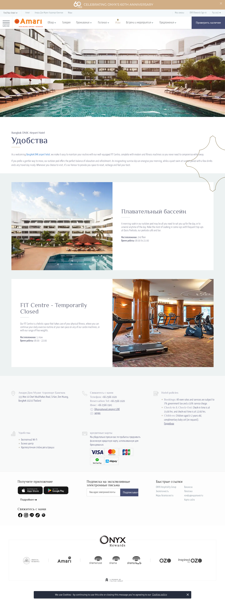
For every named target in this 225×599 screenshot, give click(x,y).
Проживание (82, 22)
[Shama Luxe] (95, 560)
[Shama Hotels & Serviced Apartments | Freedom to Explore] (114, 560)
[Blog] (43, 515)
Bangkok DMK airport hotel (38, 154)
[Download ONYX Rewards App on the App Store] (30, 490)
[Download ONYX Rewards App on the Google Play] (56, 490)
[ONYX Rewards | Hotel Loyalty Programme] (112, 539)
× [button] (188, 594)
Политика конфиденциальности (193, 493)
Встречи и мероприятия (138, 22)
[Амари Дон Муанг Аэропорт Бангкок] (28, 23)
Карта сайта (189, 500)
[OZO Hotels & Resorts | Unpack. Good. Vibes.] (165, 560)
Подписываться (130, 492)
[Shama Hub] (134, 560)
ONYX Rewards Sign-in (198, 13)
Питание (102, 22)
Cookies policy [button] (159, 594)
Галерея (66, 22)
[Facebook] (20, 515)
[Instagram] (26, 515)
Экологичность (162, 491)
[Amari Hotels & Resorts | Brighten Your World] (64, 560)
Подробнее (169, 423)
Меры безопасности (164, 495)
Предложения (166, 22)
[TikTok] (37, 515)
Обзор (51, 22)
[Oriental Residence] (31, 560)
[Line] (31, 515)
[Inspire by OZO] (190, 560)
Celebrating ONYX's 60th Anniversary (118, 5)
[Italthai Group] (114, 582)
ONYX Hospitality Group (166, 487)
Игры (117, 22)
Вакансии (188, 487)
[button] (11, 13)
